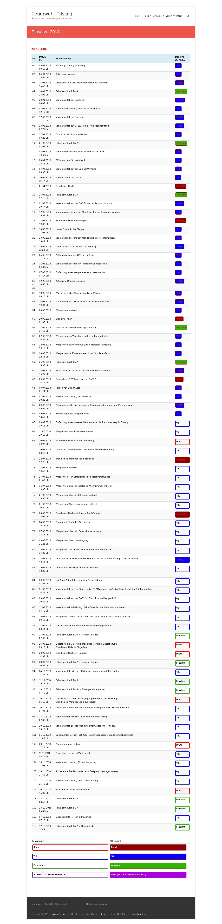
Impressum (37, 904)
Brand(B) (180, 186)
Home (137, 15)
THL (178, 65)
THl (178, 177)
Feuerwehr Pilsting (52, 13)
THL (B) (179, 100)
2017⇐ (35, 49)
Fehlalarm (181, 91)
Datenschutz (61, 904)
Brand (179, 319)
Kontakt (49, 904)
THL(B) (179, 83)
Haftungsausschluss (96, 904)
